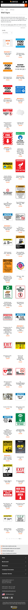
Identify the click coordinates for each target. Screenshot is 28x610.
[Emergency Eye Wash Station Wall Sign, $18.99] (20, 419)
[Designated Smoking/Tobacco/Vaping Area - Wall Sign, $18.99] (20, 518)
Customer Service (7, 573)
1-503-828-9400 (11, 588)
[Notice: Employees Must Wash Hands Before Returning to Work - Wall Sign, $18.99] (7, 419)
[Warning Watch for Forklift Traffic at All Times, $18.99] (20, 242)
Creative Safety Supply (13, 603)
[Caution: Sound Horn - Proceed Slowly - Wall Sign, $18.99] (7, 446)
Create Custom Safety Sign (7, 54)
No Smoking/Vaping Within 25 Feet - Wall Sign (8, 204)
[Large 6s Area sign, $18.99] (20, 446)
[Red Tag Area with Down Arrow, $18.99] (20, 493)
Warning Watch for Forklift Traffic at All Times (20, 253)
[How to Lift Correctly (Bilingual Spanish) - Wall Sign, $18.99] (20, 345)
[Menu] (2, 2)
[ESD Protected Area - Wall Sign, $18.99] (7, 242)
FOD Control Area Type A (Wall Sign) (7, 78)
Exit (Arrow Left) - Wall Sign (7, 356)
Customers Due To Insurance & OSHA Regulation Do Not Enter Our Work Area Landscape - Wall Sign (7, 331)
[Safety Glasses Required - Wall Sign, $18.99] (7, 518)
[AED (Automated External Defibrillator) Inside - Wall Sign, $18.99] (7, 371)
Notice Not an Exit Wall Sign (20, 407)
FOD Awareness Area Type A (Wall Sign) (20, 54)
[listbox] (7, 32)
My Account (5, 561)
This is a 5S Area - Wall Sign (20, 100)
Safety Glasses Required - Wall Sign (7, 529)
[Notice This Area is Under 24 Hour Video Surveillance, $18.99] (20, 317)
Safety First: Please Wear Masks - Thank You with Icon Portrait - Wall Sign (20, 151)
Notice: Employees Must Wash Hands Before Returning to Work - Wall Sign (7, 432)
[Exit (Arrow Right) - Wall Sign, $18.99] (20, 470)
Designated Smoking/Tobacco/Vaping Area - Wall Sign (20, 530)
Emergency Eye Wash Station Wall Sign (20, 431)
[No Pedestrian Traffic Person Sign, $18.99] (20, 292)
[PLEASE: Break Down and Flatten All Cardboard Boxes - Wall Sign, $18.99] (7, 292)
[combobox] (14, 5)
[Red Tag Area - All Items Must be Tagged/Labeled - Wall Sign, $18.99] (7, 493)
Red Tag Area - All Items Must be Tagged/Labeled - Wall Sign (7, 505)
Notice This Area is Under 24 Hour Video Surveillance (20, 329)
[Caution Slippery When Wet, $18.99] (7, 470)
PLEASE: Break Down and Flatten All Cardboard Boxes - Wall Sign (7, 304)
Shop (3, 557)
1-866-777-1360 (11, 586)
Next (20, 538)
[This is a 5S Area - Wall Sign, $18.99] (20, 90)
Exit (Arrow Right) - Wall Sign (20, 481)
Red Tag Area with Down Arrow (20, 504)
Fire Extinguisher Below (8, 149)
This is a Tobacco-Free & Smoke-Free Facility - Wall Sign (20, 229)
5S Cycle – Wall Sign (20, 277)
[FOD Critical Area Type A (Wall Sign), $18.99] (7, 90)
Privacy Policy (5, 602)
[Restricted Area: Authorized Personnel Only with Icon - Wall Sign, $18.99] (7, 112)
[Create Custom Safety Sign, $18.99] (7, 43)
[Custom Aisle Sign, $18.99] (7, 396)
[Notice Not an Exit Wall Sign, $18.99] (20, 396)
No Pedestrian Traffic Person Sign (20, 303)
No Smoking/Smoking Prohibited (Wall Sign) (20, 383)
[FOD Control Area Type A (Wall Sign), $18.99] (7, 67)
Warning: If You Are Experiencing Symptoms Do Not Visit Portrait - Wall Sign (7, 278)
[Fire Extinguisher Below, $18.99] (7, 138)
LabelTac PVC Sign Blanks (20, 123)
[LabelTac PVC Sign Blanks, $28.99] (20, 112)
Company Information (8, 569)
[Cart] (26, 2)
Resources (5, 565)
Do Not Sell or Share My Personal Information (16, 602)
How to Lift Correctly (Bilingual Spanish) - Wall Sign (20, 358)
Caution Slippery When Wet (8, 481)
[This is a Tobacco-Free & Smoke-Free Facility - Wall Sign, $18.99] (20, 217)
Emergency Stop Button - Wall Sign (20, 177)
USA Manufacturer (10, 594)
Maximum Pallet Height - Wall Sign (20, 78)
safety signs (10, 24)
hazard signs (21, 18)
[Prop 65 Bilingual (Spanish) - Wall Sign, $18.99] (20, 192)
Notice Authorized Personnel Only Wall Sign (7, 228)
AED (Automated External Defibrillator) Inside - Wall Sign (8, 383)
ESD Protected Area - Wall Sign (7, 253)
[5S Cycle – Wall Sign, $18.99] (20, 266)
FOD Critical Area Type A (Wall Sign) (7, 100)
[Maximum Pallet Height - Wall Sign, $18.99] (20, 67)
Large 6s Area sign (20, 457)
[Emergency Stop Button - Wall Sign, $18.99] (20, 166)
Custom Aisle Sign (7, 407)
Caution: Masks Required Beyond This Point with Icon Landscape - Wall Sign (7, 178)
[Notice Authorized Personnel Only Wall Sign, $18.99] (7, 217)
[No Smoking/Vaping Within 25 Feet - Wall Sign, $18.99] (7, 192)
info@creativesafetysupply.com (9, 591)
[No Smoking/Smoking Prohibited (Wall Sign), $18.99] (20, 371)
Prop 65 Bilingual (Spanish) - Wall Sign (20, 203)
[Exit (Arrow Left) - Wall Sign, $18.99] (7, 345)
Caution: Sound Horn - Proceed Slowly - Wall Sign (7, 458)
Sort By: (4, 30)
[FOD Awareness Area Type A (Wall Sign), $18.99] (20, 43)
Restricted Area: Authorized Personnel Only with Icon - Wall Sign (8, 125)
